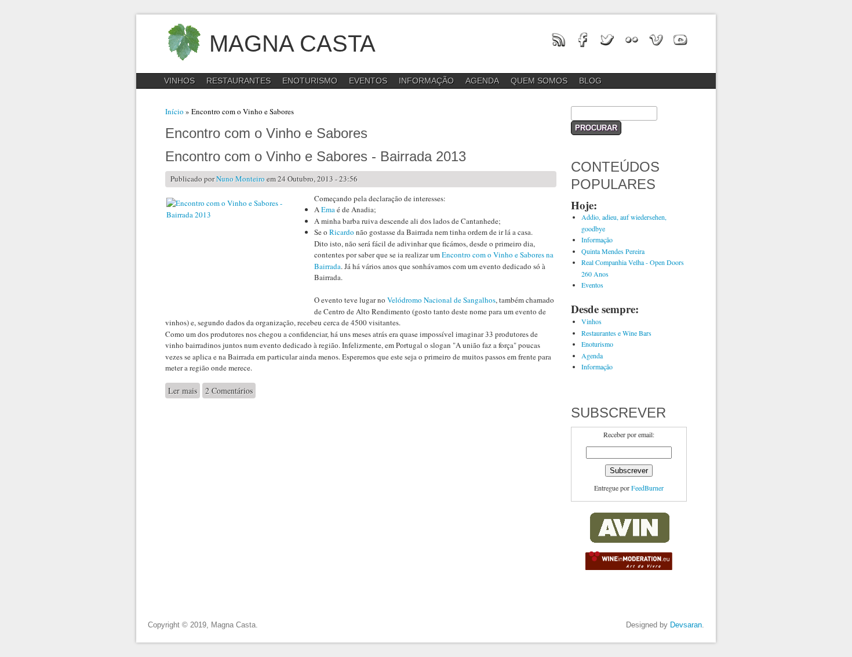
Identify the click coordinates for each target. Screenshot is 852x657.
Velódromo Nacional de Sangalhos (441, 300)
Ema (328, 209)
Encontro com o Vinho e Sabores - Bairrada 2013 (315, 156)
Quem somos (539, 80)
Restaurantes (238, 80)
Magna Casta (292, 43)
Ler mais (184, 390)
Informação (426, 80)
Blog (590, 80)
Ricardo (341, 232)
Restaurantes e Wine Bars (616, 332)
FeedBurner (647, 487)
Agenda (482, 80)
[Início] (183, 64)
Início (174, 111)
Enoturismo (309, 80)
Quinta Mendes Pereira (613, 251)
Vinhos (179, 80)
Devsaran (686, 624)
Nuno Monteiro (240, 178)
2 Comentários (229, 390)
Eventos (368, 80)
